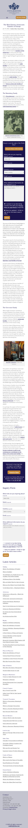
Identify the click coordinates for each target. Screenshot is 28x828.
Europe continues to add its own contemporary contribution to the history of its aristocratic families (12, 452)
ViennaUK (8, 362)
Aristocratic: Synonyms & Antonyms (13, 598)
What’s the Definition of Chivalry (11, 779)
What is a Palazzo (7, 757)
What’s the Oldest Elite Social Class (12, 782)
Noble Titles (13, 29)
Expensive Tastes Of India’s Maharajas (13, 751)
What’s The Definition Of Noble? (11, 569)
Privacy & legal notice (9, 809)
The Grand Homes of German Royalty (13, 766)
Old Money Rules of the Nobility (11, 579)
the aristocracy (10, 96)
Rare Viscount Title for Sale (10, 711)
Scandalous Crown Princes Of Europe (13, 658)
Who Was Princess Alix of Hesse (11, 661)
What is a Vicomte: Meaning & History (13, 709)
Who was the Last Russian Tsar (11, 748)
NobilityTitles (13, 807)
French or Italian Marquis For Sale (12, 677)
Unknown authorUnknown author (12, 135)
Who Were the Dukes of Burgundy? (12, 668)
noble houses (18, 427)
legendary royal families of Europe (12, 260)
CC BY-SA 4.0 (13, 362)
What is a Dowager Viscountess (11, 706)
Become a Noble (21, 17)
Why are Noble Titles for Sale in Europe (13, 582)
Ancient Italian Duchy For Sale (11, 670)
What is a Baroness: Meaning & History (13, 726)
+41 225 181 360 (16, 480)
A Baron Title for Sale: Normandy (12, 718)
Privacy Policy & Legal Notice (13, 206)
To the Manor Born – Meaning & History (14, 588)
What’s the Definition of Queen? (11, 625)
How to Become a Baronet (10, 723)
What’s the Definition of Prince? (11, 653)
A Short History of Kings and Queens (13, 633)
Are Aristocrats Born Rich (10, 616)
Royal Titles (21, 29)
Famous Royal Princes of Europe (11, 656)
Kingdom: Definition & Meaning (11, 622)
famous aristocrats (8, 400)
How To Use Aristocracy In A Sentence (13, 606)
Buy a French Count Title (9, 690)
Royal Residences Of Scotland (11, 763)
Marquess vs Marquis (9, 679)
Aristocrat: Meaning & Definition (11, 609)
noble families (13, 77)
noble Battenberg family (9, 106)
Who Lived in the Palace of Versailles (13, 760)
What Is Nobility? (7, 572)
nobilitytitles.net (14, 826)
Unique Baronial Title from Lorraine (12, 720)
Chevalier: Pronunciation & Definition (13, 740)
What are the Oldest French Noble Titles (14, 585)
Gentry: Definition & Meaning (11, 772)
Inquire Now (14, 472)
